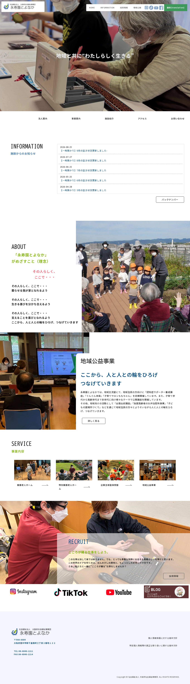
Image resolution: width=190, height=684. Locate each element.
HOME (92, 7)
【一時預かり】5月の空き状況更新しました (83, 190)
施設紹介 (109, 118)
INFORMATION (107, 7)
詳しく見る (94, 420)
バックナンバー (170, 199)
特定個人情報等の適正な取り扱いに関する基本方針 (153, 645)
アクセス (142, 118)
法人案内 (42, 118)
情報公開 (137, 7)
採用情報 (124, 7)
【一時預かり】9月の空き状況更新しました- (83, 150)
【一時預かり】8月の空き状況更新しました (83, 160)
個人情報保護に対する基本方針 (162, 638)
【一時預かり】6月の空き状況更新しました (83, 180)
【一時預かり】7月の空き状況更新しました (83, 170)
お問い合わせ (177, 118)
